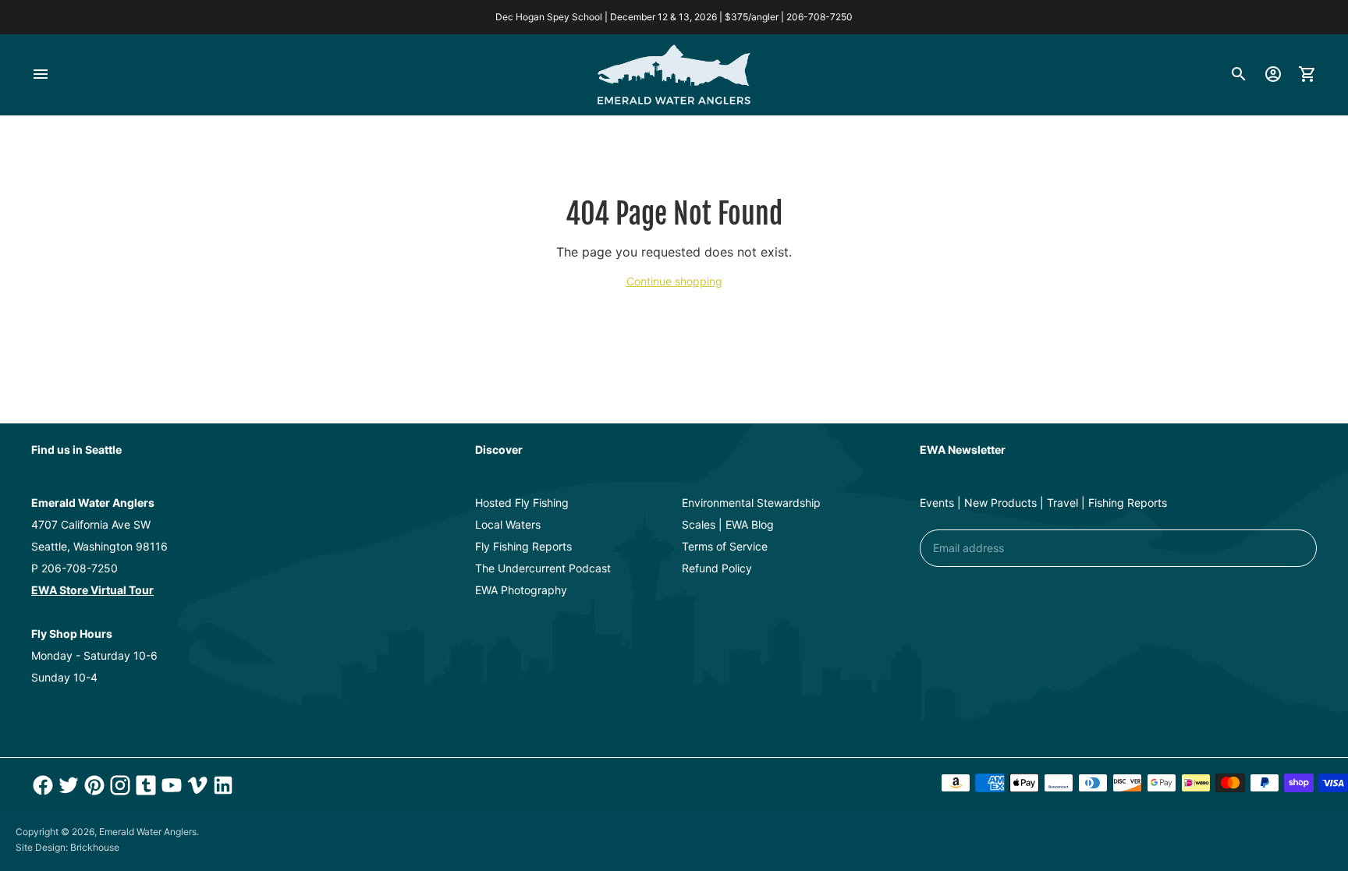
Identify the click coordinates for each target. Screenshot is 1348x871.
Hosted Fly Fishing (522, 502)
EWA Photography (521, 590)
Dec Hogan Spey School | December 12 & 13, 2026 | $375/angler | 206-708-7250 (674, 17)
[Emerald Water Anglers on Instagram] (118, 785)
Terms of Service (725, 546)
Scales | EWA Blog (728, 524)
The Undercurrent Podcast (543, 568)
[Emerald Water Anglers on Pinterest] (92, 785)
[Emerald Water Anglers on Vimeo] (195, 785)
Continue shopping (674, 281)
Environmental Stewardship (751, 502)
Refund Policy (717, 568)
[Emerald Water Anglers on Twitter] (66, 785)
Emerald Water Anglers (148, 831)
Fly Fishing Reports (523, 546)
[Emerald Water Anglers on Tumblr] (144, 785)
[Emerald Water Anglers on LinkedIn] (221, 785)
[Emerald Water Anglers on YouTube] (169, 785)
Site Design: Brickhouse (67, 847)
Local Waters (508, 524)
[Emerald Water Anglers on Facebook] (41, 785)
